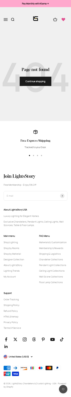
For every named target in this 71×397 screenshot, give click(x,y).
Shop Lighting (11, 242)
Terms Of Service (12, 327)
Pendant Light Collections (52, 265)
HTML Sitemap (11, 316)
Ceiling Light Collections (51, 270)
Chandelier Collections (51, 259)
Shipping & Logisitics (50, 253)
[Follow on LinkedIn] (6, 346)
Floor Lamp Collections (51, 282)
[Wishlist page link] (63, 19)
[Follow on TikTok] (61, 339)
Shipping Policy (11, 305)
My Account (10, 276)
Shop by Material (12, 253)
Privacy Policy (11, 322)
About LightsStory (13, 265)
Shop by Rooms (11, 248)
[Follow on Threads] (33, 339)
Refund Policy (11, 310)
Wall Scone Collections (51, 276)
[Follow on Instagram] (24, 339)
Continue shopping (35, 81)
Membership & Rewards (51, 248)
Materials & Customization (53, 242)
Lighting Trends (12, 270)
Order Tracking (11, 299)
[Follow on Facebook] (6, 339)
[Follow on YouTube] (52, 339)
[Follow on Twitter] (15, 339)
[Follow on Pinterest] (43, 339)
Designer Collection (14, 259)
